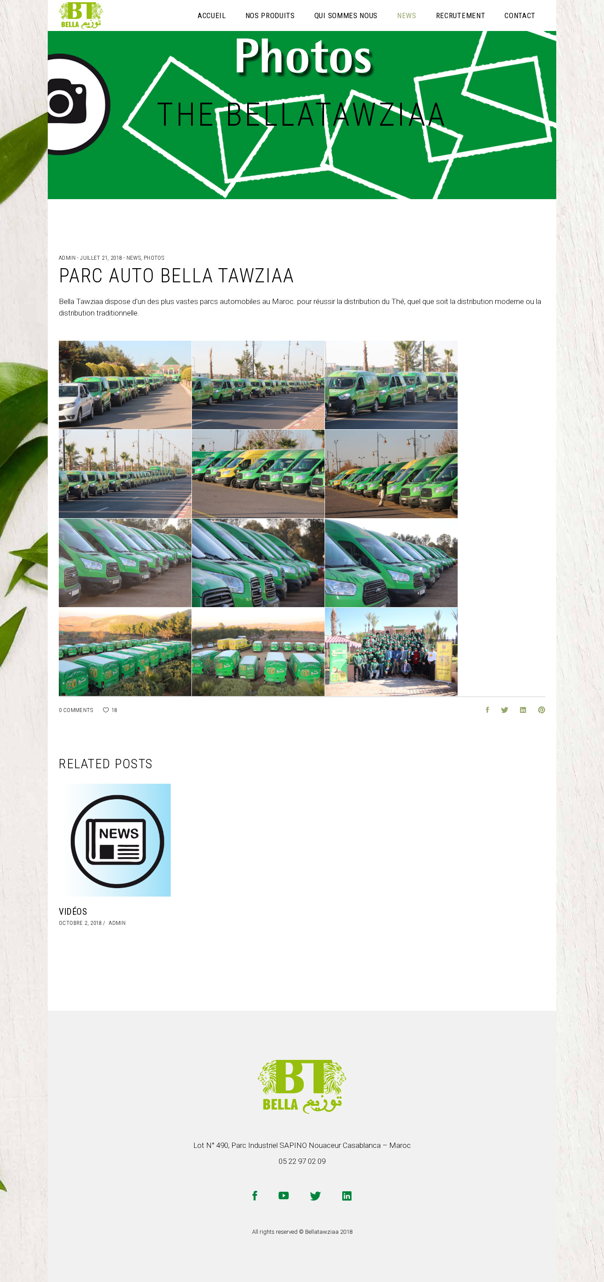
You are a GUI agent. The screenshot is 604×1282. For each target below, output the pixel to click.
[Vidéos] (115, 840)
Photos (154, 257)
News (133, 257)
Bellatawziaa (322, 1231)
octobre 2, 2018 (80, 923)
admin (68, 257)
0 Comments (76, 710)
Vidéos (73, 911)
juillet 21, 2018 (101, 257)
